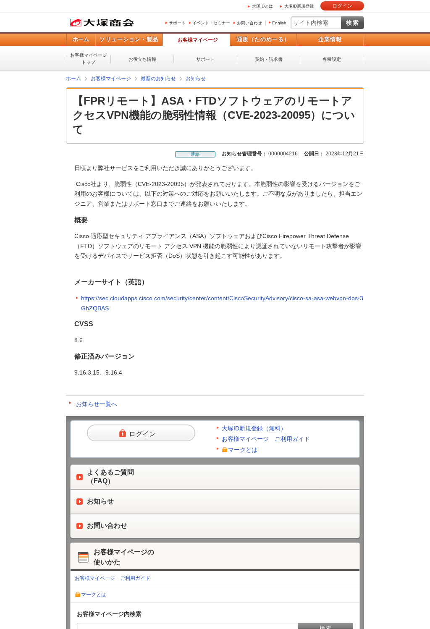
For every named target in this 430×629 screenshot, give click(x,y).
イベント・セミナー (211, 23)
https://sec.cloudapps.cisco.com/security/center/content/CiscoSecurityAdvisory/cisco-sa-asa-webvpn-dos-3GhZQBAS (222, 303)
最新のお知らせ (158, 78)
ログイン (342, 6)
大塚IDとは (262, 6)
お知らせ (196, 78)
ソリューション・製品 (129, 39)
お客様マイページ (198, 40)
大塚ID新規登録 (299, 6)
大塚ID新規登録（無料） (254, 428)
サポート (177, 23)
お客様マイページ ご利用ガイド (266, 438)
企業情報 (330, 39)
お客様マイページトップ (88, 58)
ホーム (81, 39)
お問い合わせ (249, 23)
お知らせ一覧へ (96, 404)
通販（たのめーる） (263, 39)
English (279, 23)
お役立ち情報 (142, 59)
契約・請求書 (269, 59)
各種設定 (331, 59)
